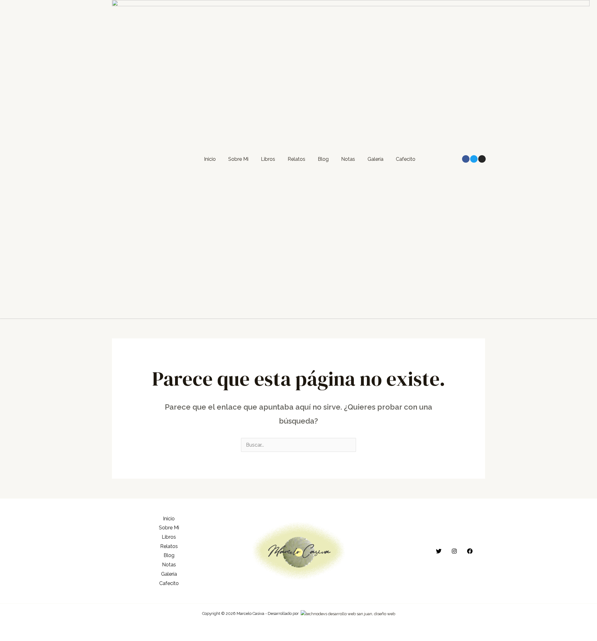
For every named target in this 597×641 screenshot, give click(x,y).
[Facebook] (470, 551)
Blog (323, 159)
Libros (268, 159)
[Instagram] (454, 551)
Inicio (210, 159)
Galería (375, 159)
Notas (348, 159)
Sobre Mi (238, 159)
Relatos (296, 159)
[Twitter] (439, 551)
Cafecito (405, 159)
